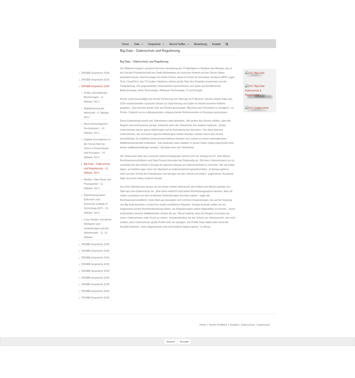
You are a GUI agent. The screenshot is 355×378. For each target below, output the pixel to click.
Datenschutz (248, 324)
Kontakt (234, 324)
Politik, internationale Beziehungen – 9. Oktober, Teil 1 (95, 97)
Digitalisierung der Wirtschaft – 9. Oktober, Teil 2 (96, 113)
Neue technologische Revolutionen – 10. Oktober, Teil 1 (96, 128)
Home (202, 324)
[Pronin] (254, 72)
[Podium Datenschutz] (259, 86)
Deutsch (170, 341)
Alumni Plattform (218, 324)
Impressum (264, 324)
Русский (184, 341)
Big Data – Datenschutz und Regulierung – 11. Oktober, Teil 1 (97, 168)
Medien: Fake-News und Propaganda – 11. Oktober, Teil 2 (97, 184)
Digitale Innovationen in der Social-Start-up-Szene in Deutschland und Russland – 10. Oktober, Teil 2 (97, 148)
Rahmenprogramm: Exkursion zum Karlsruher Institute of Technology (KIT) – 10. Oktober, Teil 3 (96, 204)
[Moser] (257, 107)
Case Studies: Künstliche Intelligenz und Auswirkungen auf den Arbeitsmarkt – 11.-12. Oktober (98, 228)
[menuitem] (125, 43)
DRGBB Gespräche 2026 (95, 72)
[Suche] (227, 43)
